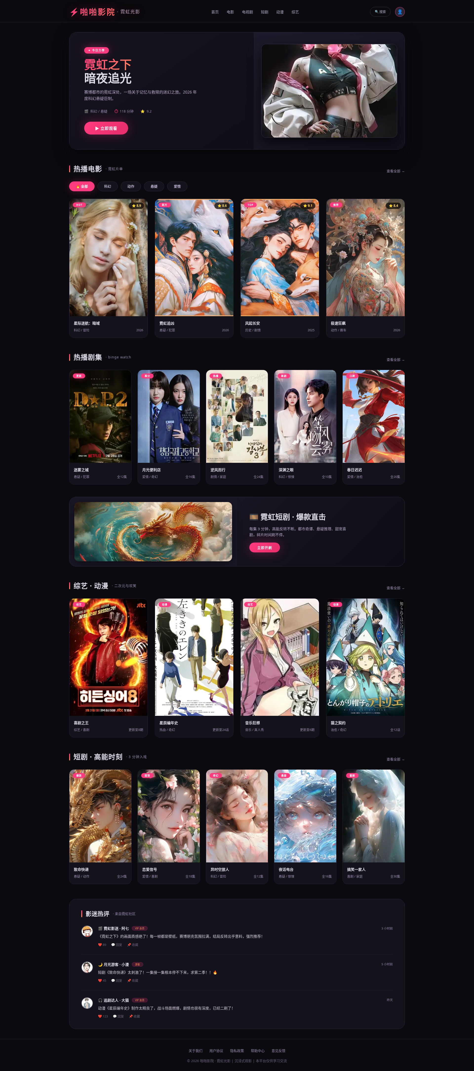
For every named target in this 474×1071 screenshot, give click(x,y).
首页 (215, 11)
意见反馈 (278, 1050)
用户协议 (216, 1050)
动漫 (280, 11)
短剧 (264, 11)
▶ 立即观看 (106, 128)
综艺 (295, 11)
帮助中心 (258, 1050)
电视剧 (247, 11)
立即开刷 (264, 548)
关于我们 (195, 1050)
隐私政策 (237, 1050)
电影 (230, 11)
